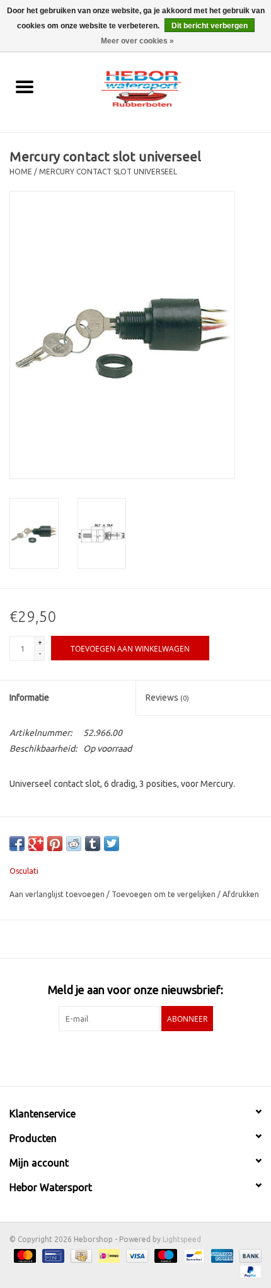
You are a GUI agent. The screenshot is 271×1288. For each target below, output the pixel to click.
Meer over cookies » (137, 41)
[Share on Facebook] (17, 843)
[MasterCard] (23, 1255)
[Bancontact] (193, 1255)
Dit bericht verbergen (209, 25)
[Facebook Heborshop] (103, 1057)
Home (20, 171)
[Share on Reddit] (73, 843)
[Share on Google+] (35, 843)
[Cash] (80, 1255)
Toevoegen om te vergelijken (164, 894)
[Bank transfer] (248, 1255)
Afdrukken (240, 894)
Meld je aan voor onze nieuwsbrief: (135, 989)
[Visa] (136, 1255)
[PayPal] (248, 1271)
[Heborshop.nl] (160, 87)
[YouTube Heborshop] (147, 1057)
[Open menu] (24, 86)
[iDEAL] (108, 1255)
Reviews (167, 697)
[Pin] (52, 1255)
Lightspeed (182, 1239)
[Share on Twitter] (111, 843)
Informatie (29, 697)
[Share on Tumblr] (92, 843)
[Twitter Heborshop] (125, 1057)
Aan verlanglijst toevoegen (58, 894)
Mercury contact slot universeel (108, 171)
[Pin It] (54, 843)
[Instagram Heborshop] (169, 1057)
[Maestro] (164, 1255)
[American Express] (221, 1255)
